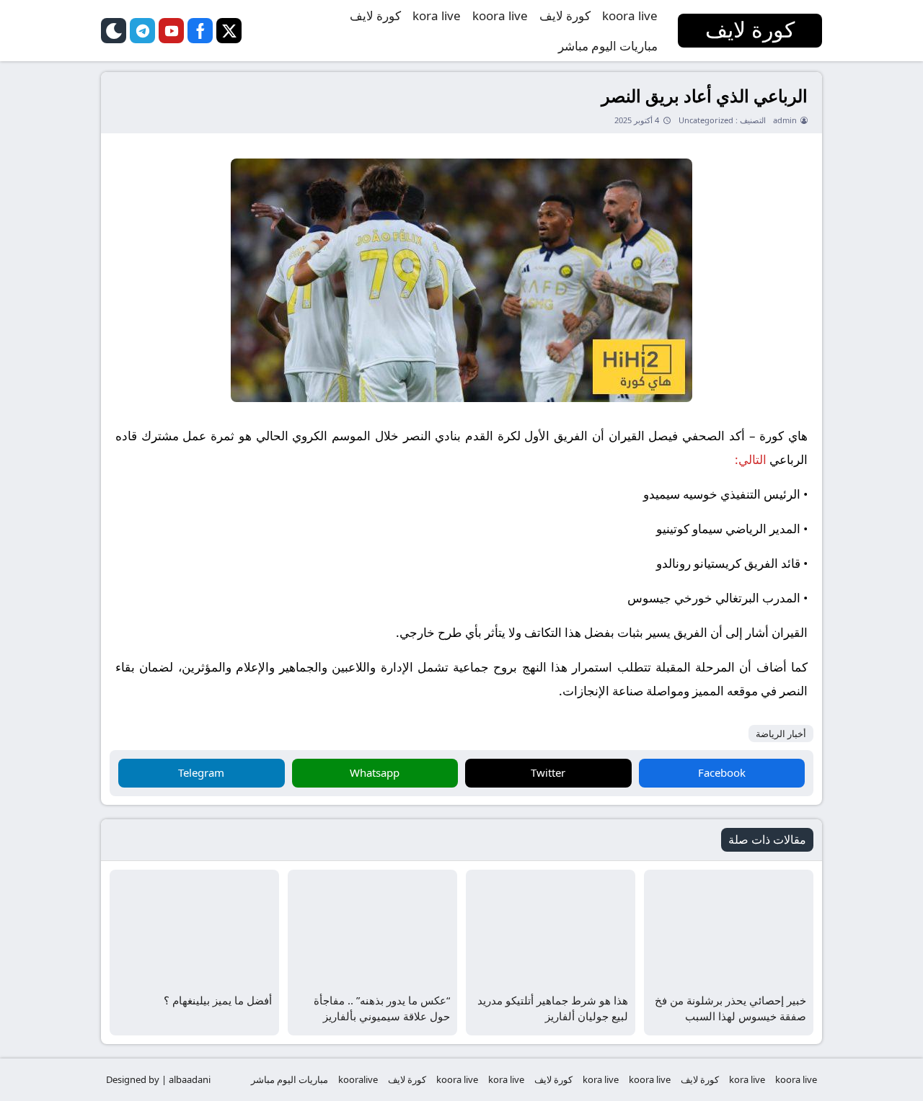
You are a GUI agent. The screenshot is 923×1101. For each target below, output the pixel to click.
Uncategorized (706, 120)
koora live (630, 15)
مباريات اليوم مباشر (608, 45)
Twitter (548, 772)
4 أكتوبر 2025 (636, 120)
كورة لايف (565, 15)
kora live (436, 15)
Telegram (201, 772)
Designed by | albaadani (158, 1079)
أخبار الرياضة (781, 733)
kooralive (358, 1079)
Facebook (722, 772)
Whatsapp (374, 772)
